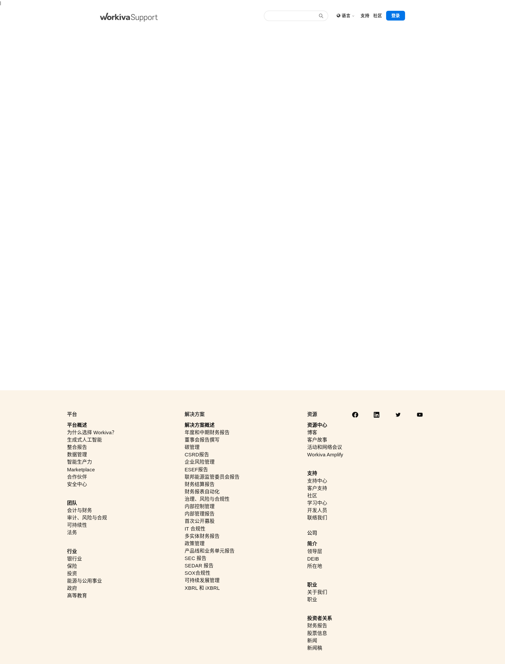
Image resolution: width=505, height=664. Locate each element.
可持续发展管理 (202, 580)
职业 (312, 585)
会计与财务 (79, 510)
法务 (72, 532)
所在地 (314, 566)
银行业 (74, 559)
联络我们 (317, 518)
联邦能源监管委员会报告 (212, 477)
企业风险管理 (200, 462)
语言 (346, 15)
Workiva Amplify (325, 454)
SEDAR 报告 (199, 565)
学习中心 (317, 503)
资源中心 (317, 425)
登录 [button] (395, 15)
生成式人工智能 (84, 440)
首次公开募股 (200, 521)
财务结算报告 (200, 484)
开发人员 (317, 510)
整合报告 (77, 447)
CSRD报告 (197, 454)
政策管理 (195, 543)
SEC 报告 (195, 558)
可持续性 (77, 525)
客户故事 (317, 440)
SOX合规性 (197, 573)
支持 (312, 473)
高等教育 (77, 595)
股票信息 (317, 633)
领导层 (314, 551)
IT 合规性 (195, 529)
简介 (312, 544)
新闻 (312, 640)
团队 (72, 503)
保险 (72, 566)
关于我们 (317, 592)
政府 (72, 588)
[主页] (129, 17)
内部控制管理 (200, 506)
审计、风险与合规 (87, 518)
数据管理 (77, 454)
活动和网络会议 (324, 447)
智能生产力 (79, 462)
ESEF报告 (196, 469)
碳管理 (192, 447)
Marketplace (81, 469)
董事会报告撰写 (202, 440)
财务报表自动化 (202, 492)
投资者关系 (319, 618)
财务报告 (317, 625)
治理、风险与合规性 (207, 499)
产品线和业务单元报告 (210, 551)
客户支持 (317, 488)
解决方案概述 (200, 425)
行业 (72, 551)
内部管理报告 (200, 514)
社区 (312, 495)
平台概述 (77, 425)
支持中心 (317, 481)
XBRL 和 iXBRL (202, 588)
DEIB (313, 559)
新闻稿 (314, 648)
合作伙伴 (77, 477)
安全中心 (77, 484)
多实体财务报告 (202, 536)
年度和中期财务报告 (207, 432)
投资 (72, 573)
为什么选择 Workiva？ (92, 432)
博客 (312, 432)
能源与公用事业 (84, 581)
